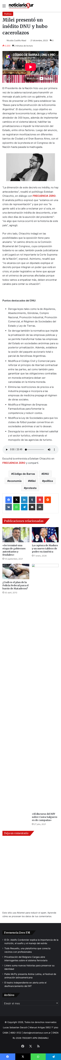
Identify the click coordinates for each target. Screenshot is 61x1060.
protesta (31, 488)
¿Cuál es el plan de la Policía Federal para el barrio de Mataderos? (15, 585)
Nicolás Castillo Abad (16, 40)
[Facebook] (8, 499)
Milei (33, 481)
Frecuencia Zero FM (17, 932)
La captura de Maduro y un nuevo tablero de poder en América (45, 548)
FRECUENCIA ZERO (13, 462)
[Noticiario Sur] (21, 5)
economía (15, 481)
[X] (16, 499)
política (48, 481)
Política (7, 14)
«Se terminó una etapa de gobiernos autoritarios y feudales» (14, 550)
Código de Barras (24, 473)
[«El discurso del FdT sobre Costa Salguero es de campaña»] (45, 687)
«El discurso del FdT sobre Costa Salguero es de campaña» (44, 817)
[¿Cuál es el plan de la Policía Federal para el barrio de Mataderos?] (15, 571)
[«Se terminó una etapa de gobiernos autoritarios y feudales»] (15, 534)
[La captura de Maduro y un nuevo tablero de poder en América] (45, 534)
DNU (46, 473)
